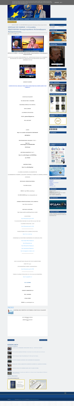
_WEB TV (51, 185)
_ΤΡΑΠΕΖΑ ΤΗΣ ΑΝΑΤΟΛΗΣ (53, 182)
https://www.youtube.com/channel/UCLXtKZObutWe (27, 132)
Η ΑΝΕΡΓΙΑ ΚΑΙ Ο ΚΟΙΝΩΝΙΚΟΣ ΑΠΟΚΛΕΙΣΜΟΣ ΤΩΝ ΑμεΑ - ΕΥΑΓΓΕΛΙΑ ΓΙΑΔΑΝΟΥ (27, 347)
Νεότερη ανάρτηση (11, 340)
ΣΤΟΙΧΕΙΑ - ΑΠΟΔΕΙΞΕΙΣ (24, 19)
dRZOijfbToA (27, 135)
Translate (52, 27)
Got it (61, 2)
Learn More (57, 2)
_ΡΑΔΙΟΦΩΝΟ (51, 184)
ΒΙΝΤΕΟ (17, 19)
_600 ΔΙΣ (50, 181)
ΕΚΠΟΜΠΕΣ (51, 183)
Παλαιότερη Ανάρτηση (43, 340)
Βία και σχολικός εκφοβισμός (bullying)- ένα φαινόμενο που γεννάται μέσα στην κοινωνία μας (28, 351)
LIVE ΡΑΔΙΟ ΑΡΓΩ (52, 186)
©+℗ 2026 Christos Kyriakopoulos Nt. (34, 399)
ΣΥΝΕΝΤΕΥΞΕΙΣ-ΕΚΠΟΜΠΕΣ (36, 19)
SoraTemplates (12, 399)
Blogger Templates (21, 399)
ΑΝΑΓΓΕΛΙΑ (51, 180)
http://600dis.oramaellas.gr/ (30, 190)
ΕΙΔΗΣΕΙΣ (12, 19)
